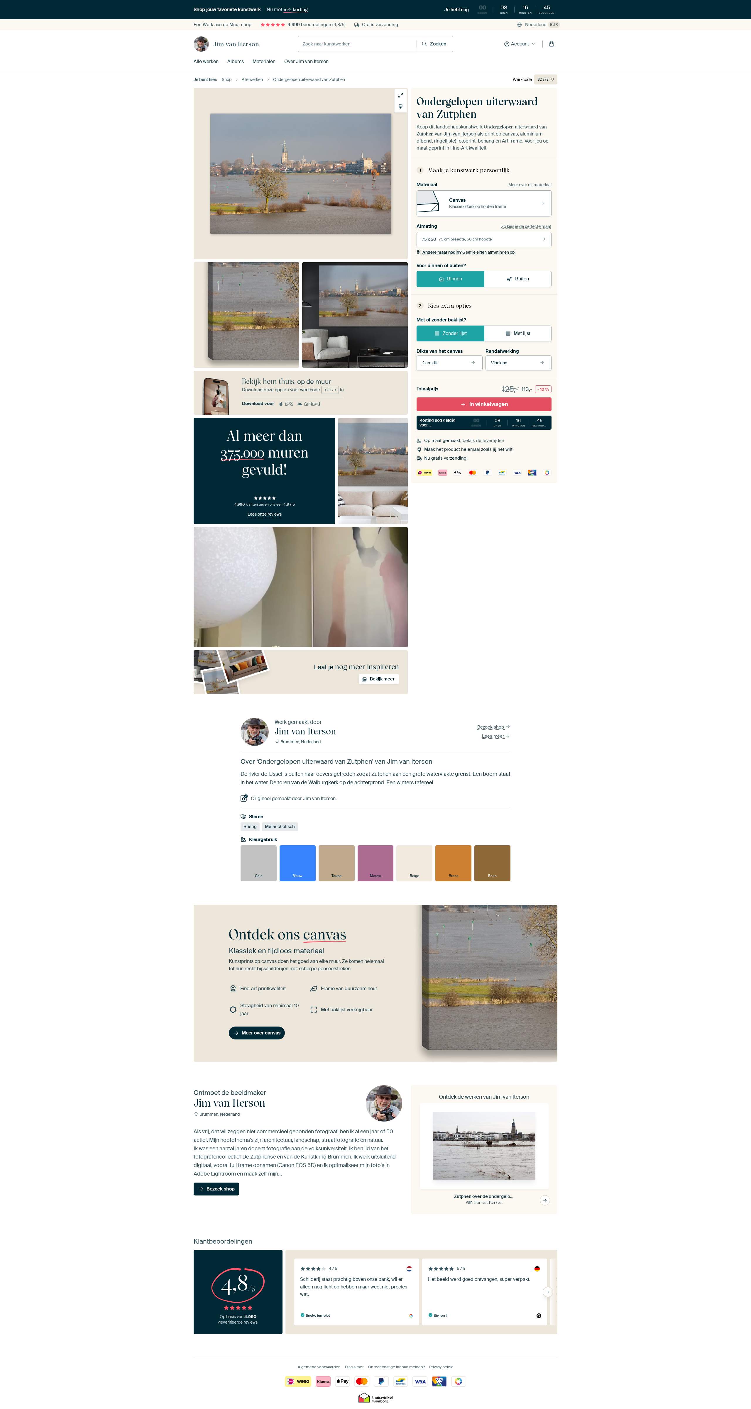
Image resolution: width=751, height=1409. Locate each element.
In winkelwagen (488, 404)
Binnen (454, 279)
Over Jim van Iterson (306, 61)
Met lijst (522, 333)
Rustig (250, 826)
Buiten (522, 279)
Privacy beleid (441, 1366)
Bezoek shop (491, 727)
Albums (235, 61)
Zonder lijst (455, 333)
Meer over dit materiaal (530, 184)
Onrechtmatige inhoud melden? (396, 1366)
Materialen (264, 61)
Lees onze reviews (265, 514)
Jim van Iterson (236, 44)
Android (312, 404)
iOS (289, 404)
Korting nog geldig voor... (484, 423)
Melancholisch (280, 826)
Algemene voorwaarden (319, 1366)
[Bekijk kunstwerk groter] (400, 95)
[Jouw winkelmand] (551, 44)
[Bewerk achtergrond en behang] (400, 106)
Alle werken (206, 61)
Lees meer (493, 736)
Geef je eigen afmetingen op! (468, 252)
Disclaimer (354, 1366)
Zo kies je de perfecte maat (526, 226)
